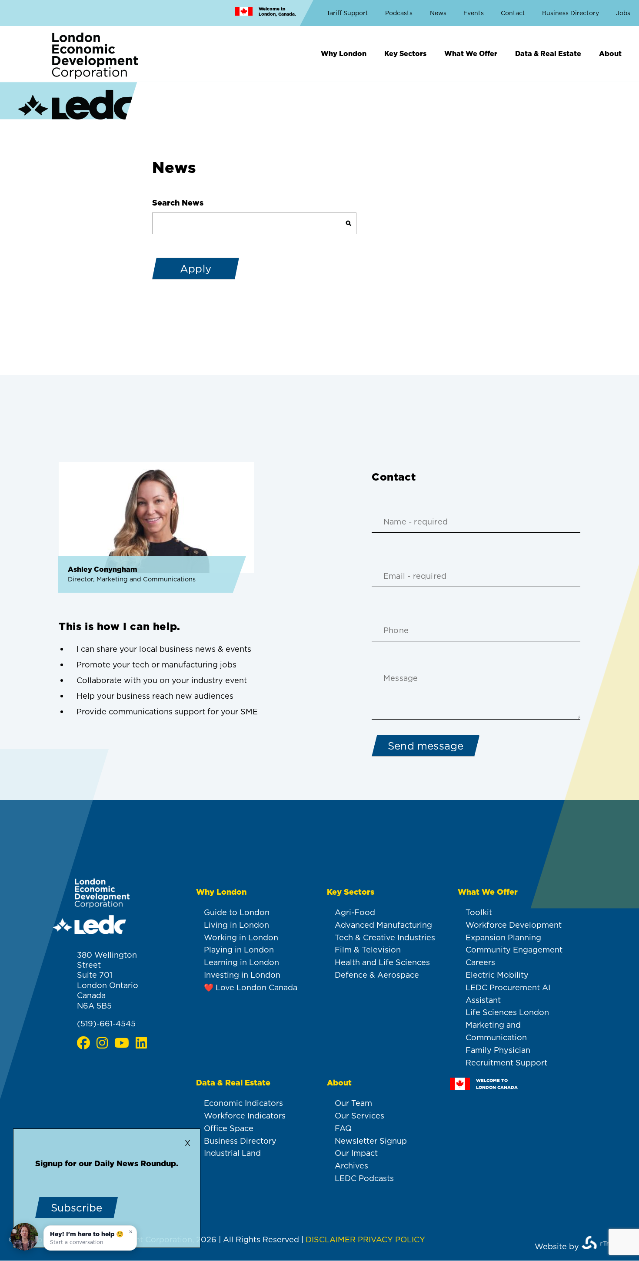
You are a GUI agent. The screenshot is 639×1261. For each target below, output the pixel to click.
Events (473, 13)
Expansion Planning (503, 937)
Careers (480, 962)
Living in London (236, 924)
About (610, 53)
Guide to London (237, 912)
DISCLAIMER (331, 1239)
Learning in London (241, 962)
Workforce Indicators (245, 1115)
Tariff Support (347, 13)
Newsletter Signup (371, 1140)
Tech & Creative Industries (385, 937)
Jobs (623, 13)
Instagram (102, 1042)
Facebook (83, 1042)
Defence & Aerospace (377, 974)
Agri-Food (355, 912)
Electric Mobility (497, 974)
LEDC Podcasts (364, 1178)
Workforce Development (514, 924)
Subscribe (76, 1207)
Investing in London (242, 974)
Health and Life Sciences (382, 962)
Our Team (353, 1103)
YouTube (121, 1042)
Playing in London (239, 949)
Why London (343, 53)
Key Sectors (405, 53)
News (438, 13)
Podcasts (399, 13)
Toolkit (479, 912)
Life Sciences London (507, 1012)
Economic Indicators (243, 1103)
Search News (177, 203)
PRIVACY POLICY (391, 1239)
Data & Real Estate (548, 53)
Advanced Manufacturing (383, 924)
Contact (513, 13)
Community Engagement (514, 949)
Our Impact (356, 1153)
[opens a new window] (605, 1246)
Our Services (359, 1115)
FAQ (343, 1128)
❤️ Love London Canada (250, 987)
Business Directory (570, 13)
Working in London (241, 937)
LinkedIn (141, 1042)
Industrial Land (232, 1153)
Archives (351, 1165)
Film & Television (368, 949)
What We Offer (470, 53)
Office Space (228, 1128)
